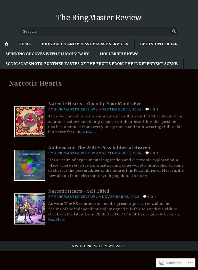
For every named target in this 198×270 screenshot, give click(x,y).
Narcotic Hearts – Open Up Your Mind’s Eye (94, 103)
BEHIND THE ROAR (159, 44)
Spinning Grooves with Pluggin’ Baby (47, 53)
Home (24, 44)
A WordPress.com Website (99, 246)
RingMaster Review (74, 109)
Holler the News (119, 53)
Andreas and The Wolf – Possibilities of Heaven (99, 147)
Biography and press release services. (85, 44)
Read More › (87, 132)
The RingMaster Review (99, 17)
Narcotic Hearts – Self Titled (78, 191)
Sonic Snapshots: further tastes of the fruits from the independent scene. (91, 63)
